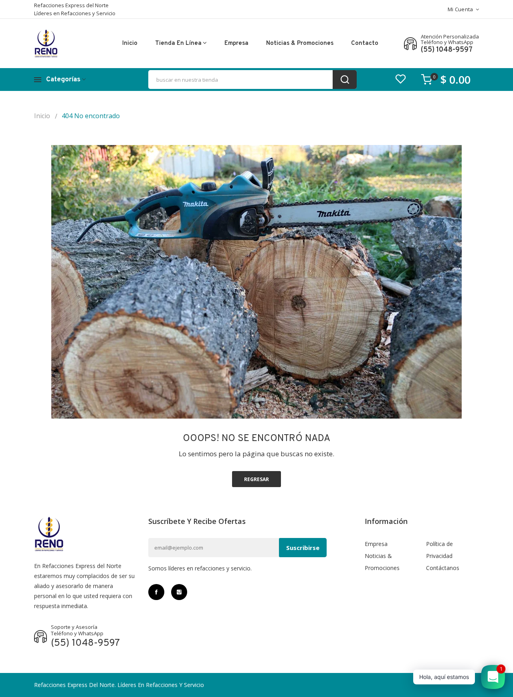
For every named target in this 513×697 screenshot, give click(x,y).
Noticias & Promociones (299, 43)
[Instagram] (179, 592)
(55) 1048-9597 (447, 50)
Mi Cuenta (460, 9)
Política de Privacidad (439, 550)
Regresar (256, 479)
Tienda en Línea (178, 43)
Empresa (236, 43)
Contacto (364, 43)
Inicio (129, 43)
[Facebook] (156, 592)
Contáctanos (442, 568)
